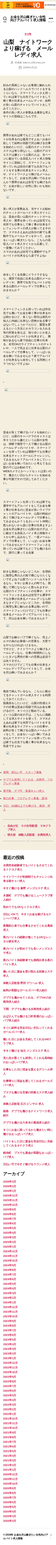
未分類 (28, 34)
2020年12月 (10, 1474)
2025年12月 (10, 1195)
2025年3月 (9, 1237)
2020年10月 (10, 1483)
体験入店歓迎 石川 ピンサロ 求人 (23, 1103)
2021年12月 (10, 1418)
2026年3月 (9, 1181)
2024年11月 (10, 1256)
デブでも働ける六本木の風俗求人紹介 (26, 1122)
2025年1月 (9, 1246)
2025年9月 (9, 1209)
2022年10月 (10, 1372)
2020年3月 (9, 1516)
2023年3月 (9, 1348)
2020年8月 (9, 1493)
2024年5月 (9, 1283)
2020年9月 (9, 1488)
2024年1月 (9, 1302)
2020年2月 (9, 1520)
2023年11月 (10, 1311)
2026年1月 (9, 1190)
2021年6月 (9, 1446)
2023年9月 (9, 1321)
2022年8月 (9, 1381)
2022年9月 (9, 1376)
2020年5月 (9, 1506)
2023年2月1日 (30, 67)
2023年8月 (9, 1325)
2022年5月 (9, 1395)
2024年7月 (9, 1274)
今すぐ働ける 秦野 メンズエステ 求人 (26, 888)
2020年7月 (9, 1497)
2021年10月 (10, 1427)
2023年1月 (9, 1358)
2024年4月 (9, 1288)
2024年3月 (9, 1293)
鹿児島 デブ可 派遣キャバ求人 (23, 790)
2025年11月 (10, 1200)
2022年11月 (10, 1367)
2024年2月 (9, 1297)
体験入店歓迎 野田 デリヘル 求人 (23, 983)
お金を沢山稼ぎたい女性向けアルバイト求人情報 (28, 18)
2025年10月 (10, 1204)
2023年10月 (10, 1316)
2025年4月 (9, 1232)
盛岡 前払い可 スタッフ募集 (22, 772)
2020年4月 (9, 1511)
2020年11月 (10, 1479)
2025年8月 (9, 1214)
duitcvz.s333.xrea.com (34, 62)
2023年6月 (9, 1335)
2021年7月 (9, 1441)
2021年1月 (9, 1469)
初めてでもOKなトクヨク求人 (21, 907)
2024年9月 (9, 1265)
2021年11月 (10, 1423)
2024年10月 (10, 1260)
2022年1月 (9, 1414)
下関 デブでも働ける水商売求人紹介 (26, 1009)
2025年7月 (9, 1218)
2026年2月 (9, 1186)
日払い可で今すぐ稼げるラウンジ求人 (26, 1164)
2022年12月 (10, 1362)
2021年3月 (9, 1460)
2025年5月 (9, 1228)
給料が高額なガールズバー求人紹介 (25, 990)
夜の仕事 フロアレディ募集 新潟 (25, 798)
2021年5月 (9, 1451)
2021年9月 (9, 1432)
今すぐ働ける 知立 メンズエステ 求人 (26, 1050)
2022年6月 (9, 1390)
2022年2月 (9, 1409)
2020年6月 (9, 1502)
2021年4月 (9, 1455)
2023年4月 (9, 1344)
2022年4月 (9, 1400)
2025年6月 (9, 1223)
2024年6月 (9, 1279)
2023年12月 (10, 1307)
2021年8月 (9, 1437)
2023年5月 (9, 1339)
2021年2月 (9, 1465)
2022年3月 (9, 1404)
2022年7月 (9, 1386)
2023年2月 (9, 1353)
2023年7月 (9, 1330)
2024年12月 (10, 1251)
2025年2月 (9, 1242)
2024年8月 (9, 1269)
